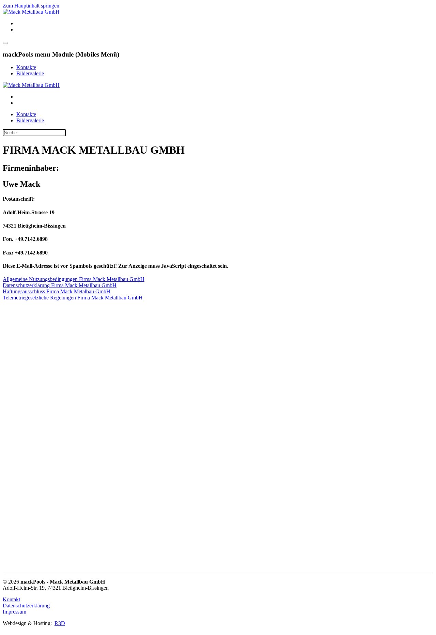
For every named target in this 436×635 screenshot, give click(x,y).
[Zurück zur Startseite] (31, 12)
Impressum (14, 612)
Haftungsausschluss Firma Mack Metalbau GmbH (56, 291)
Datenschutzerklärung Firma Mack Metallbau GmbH (59, 285)
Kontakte (26, 67)
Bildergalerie (30, 73)
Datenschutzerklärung (26, 605)
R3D (59, 623)
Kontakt (11, 599)
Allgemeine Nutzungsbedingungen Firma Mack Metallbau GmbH (73, 279)
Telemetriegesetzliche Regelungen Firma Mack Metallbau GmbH (73, 297)
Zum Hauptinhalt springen (31, 6)
